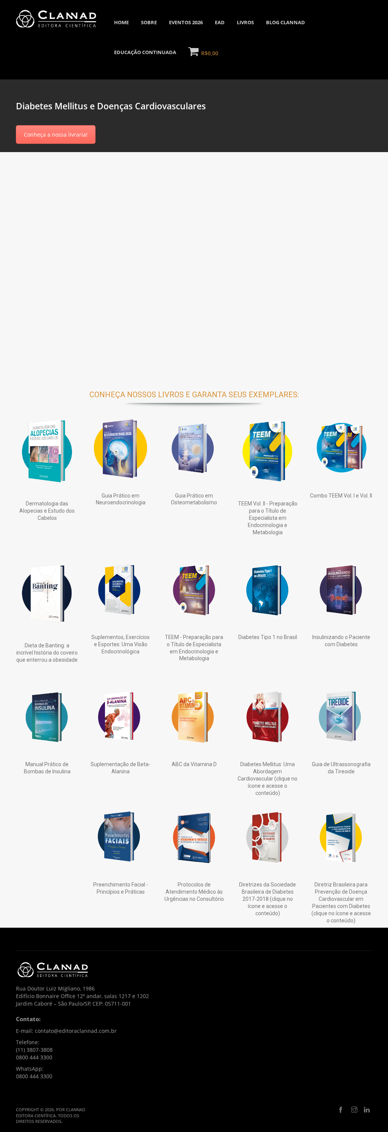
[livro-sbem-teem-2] (267, 452)
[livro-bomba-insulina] (47, 717)
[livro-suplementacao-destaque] (120, 589)
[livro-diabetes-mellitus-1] (267, 589)
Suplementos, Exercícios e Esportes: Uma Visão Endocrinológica (120, 644)
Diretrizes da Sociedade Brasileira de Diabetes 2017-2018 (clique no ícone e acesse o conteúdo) (267, 899)
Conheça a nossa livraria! (56, 134)
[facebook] (340, 1110)
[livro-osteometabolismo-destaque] (194, 448)
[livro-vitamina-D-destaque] (194, 717)
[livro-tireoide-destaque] (341, 717)
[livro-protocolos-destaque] (194, 837)
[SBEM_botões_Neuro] (120, 448)
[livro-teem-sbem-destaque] (194, 589)
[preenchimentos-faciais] (120, 837)
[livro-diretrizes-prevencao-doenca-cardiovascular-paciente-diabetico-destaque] (341, 837)
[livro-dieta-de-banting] (47, 593)
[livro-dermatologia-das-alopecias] (47, 452)
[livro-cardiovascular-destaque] (267, 717)
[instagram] (354, 1110)
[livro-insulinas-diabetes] (341, 589)
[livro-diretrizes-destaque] (267, 837)
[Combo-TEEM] (341, 448)
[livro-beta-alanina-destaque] (120, 717)
